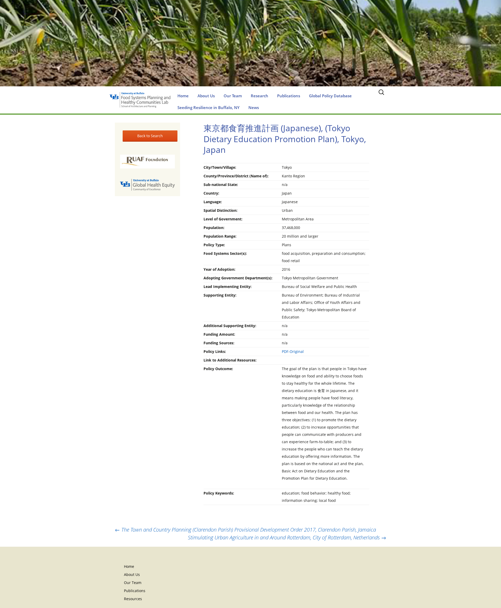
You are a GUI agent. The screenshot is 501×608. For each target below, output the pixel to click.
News (253, 107)
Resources (133, 598)
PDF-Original (293, 351)
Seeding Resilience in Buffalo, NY (208, 107)
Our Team (233, 95)
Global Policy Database (330, 95)
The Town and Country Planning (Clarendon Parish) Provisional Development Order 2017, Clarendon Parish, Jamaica (245, 529)
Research (259, 95)
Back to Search (150, 135)
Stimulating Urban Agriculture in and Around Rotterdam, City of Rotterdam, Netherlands (287, 537)
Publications (288, 95)
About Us (206, 95)
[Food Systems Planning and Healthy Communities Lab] (250, 48)
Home (183, 95)
